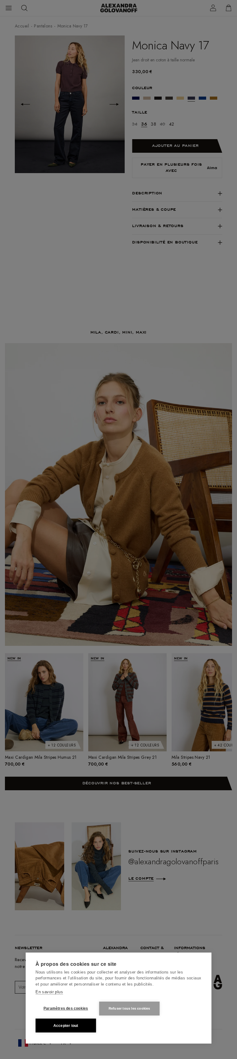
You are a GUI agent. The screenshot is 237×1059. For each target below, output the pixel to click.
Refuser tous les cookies (129, 1008)
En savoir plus (49, 992)
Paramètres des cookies (66, 1008)
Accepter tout (65, 1026)
